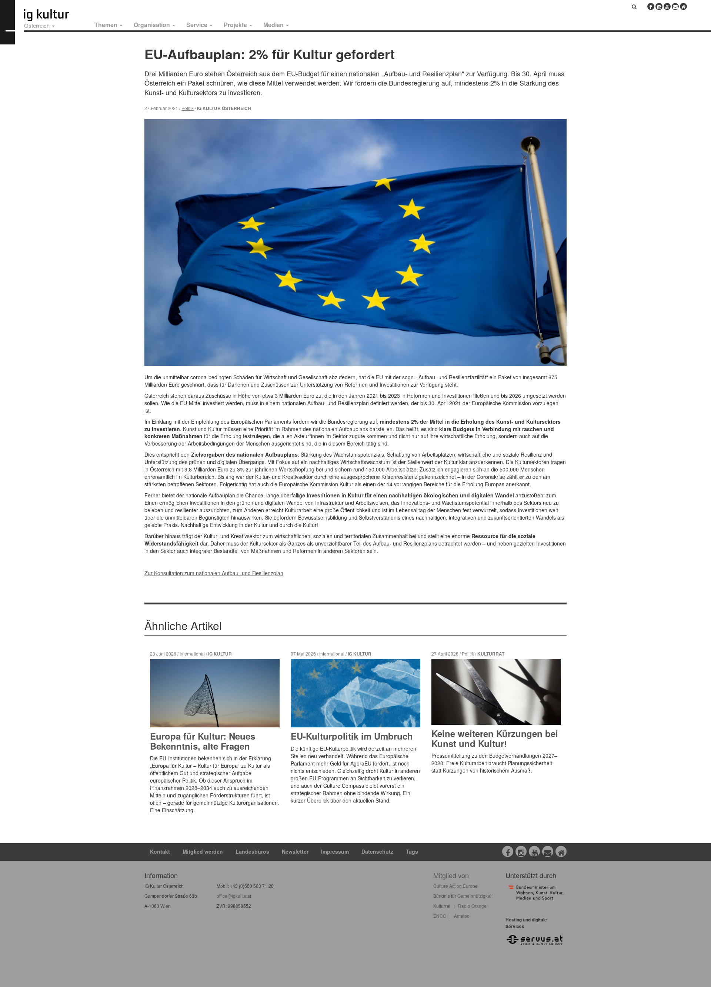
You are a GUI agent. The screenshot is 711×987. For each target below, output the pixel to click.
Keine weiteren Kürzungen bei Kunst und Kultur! (494, 738)
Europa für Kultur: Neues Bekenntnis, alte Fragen (202, 741)
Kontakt (160, 851)
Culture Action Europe (455, 886)
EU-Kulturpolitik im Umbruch (352, 736)
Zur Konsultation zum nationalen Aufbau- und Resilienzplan (213, 573)
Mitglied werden (203, 851)
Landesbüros (252, 851)
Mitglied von (451, 875)
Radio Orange (472, 906)
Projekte (236, 24)
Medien (274, 24)
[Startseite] (55, 15)
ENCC (439, 916)
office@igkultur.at (234, 896)
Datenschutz (377, 851)
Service (197, 24)
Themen (106, 24)
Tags (412, 851)
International (192, 653)
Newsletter (295, 851)
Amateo (462, 916)
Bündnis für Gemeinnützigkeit (463, 896)
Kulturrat (441, 906)
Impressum (335, 851)
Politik (187, 108)
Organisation (152, 24)
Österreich (37, 25)
